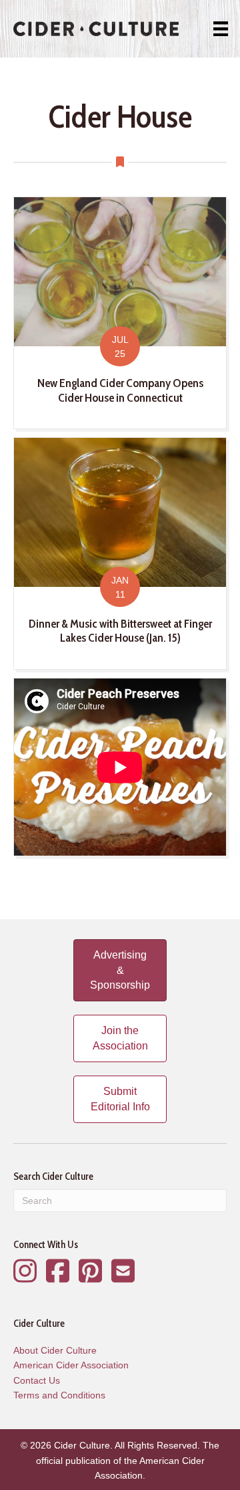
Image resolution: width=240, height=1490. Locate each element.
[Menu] (220, 28)
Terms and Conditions (59, 1395)
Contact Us (36, 1380)
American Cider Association (71, 1365)
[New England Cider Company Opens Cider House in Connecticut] (120, 312)
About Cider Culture (55, 1350)
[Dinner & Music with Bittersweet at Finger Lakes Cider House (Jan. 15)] (120, 553)
